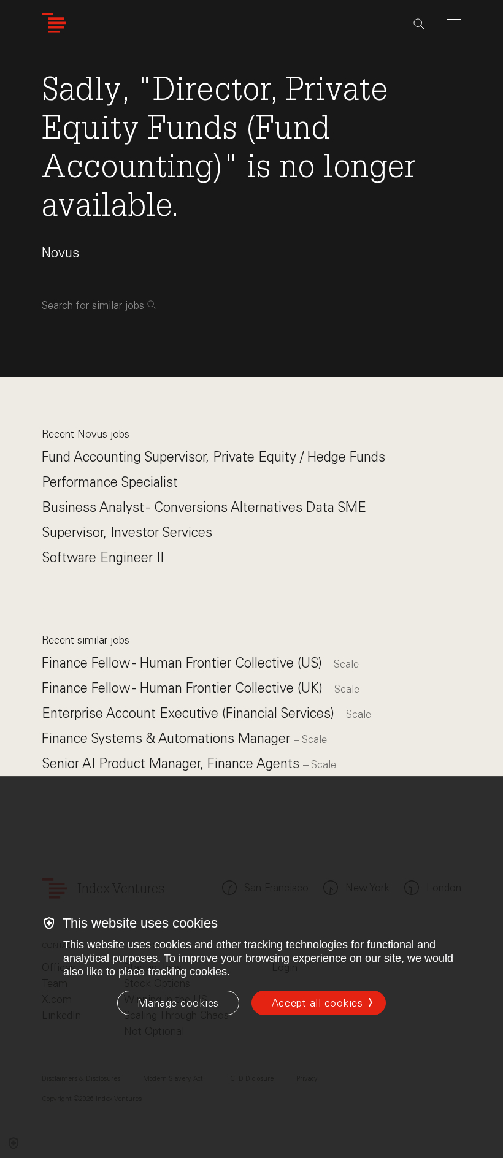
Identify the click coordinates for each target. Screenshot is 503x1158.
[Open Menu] (454, 22)
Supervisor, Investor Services (127, 532)
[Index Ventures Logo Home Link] (54, 23)
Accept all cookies (317, 1003)
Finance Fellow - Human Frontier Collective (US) (184, 663)
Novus (60, 253)
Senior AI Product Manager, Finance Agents (172, 763)
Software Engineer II (103, 557)
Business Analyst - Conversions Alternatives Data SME (204, 507)
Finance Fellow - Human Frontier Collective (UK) (184, 688)
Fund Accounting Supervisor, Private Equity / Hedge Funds (213, 457)
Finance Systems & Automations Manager (168, 738)
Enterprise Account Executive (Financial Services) (190, 713)
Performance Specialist (110, 482)
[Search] (419, 23)
